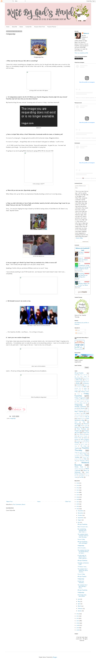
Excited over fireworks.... (81, 581)
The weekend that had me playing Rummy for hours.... (83, 551)
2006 (78, 630)
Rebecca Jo (86, 33)
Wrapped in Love (84, 475)
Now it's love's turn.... (83, 526)
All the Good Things (80, 376)
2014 (77, 508)
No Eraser (83, 418)
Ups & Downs (79, 459)
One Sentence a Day (82, 419)
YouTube (81, 477)
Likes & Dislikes (79, 416)
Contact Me (29, 26)
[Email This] (13, 416)
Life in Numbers (85, 415)
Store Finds (84, 442)
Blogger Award (86, 381)
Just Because (81, 408)
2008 (78, 625)
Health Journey (80, 401)
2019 (77, 497)
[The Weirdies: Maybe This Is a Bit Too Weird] (77, 284)
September (81, 517)
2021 (77, 492)
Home (7, 26)
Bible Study (79, 379)
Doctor (79, 386)
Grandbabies (86, 399)
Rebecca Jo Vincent (80, 97)
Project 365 (78, 431)
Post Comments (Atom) (19, 504)
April (79, 603)
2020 (78, 494)
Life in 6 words (78, 415)
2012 (77, 616)
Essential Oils (78, 388)
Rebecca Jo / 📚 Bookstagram (83, 178)
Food (78, 393)
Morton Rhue (81, 253)
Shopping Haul (79, 441)
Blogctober (78, 381)
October (80, 515)
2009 (78, 623)
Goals (81, 399)
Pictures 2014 (84, 425)
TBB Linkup (83, 446)
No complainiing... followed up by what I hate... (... (82, 530)
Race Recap (80, 434)
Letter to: (78, 413)
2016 (77, 504)
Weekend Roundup (82, 463)
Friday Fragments (80, 398)
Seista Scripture (85, 439)
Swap (76, 446)
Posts (78, 330)
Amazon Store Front (39, 26)
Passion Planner (51, 26)
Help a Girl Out (83, 403)
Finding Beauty (78, 390)
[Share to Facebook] (17, 416)
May (79, 601)
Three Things (83, 454)
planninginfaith (86, 138)
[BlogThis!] (14, 416)
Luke (78, 418)
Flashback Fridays (85, 391)
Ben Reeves (77, 278)
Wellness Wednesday (79, 468)
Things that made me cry (80, 452)
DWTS (85, 386)
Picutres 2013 (78, 427)
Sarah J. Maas (79, 238)
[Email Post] (10, 416)
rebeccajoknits (90, 97)
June (79, 599)
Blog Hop (87, 379)
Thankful (77, 448)
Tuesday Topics (85, 457)
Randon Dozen (78, 437)
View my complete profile (81, 53)
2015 (77, 506)
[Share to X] (15, 416)
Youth (76, 477)
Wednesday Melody (84, 460)
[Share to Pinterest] (18, 416)
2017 (77, 501)
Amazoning (77, 378)
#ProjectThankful (79, 373)
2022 (77, 490)
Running (76, 439)
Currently (79, 385)
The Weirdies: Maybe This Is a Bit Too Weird (83, 283)
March (79, 606)
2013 (77, 613)
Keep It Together (79, 411)
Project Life (86, 432)
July (79, 522)
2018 (77, 499)
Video (85, 459)
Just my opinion (83, 409)
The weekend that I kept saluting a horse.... (82, 586)
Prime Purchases (81, 429)
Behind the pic (86, 378)
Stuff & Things (84, 444)
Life (84, 413)
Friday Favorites (82, 394)
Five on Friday (81, 539)
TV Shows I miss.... (82, 566)
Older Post (68, 501)
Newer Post (9, 501)
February (80, 608)
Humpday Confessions (80, 406)
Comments (79, 333)
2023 (77, 487)
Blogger (55, 657)
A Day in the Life (83, 374)
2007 (77, 627)
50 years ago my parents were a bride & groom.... (82, 557)
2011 (77, 618)
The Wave (81, 252)
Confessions (86, 383)
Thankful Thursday (82, 449)
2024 (77, 485)
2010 (77, 620)
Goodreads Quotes (85, 241)
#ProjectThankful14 (82, 524)
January (80, 610)
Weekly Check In (80, 467)
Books (21, 26)
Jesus (76, 408)
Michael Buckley (78, 286)
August (80, 520)
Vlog (76, 460)
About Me (14, 26)
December (80, 510)
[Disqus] (38, 441)
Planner (87, 427)
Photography (78, 424)
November (81, 513)
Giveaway (76, 399)
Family (85, 388)
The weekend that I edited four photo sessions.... (83, 570)
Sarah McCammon (79, 270)
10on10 (76, 374)
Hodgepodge (13, 418)
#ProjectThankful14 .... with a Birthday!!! (83, 542)
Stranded (76, 444)
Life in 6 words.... (82, 548)
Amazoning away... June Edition (82, 595)
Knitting (87, 411)
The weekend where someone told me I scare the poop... (83, 536)
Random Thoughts (83, 436)
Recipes (85, 437)
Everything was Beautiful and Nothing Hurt (82, 275)
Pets (84, 422)
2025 (77, 483)
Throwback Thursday (79, 455)
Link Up (87, 416)
